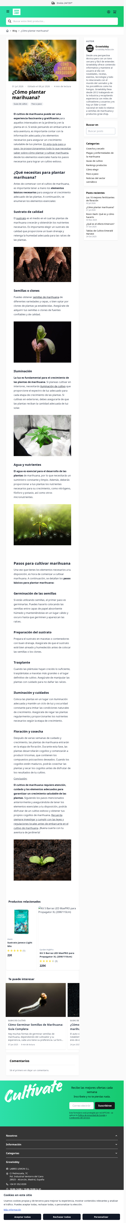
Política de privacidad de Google (91, 1115)
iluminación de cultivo (53, 386)
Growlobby (102, 46)
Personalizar (101, 1216)
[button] (62, 1135)
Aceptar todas (22, 1216)
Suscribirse (105, 1105)
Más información (12, 1209)
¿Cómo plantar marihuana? (100, 207)
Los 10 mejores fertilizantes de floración (100, 199)
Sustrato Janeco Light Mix (19, 944)
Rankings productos (96, 165)
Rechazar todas (62, 1216)
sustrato (21, 218)
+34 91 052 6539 (18, 1184)
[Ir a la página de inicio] (59, 12)
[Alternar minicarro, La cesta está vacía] (115, 12)
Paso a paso (37, 104)
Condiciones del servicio (79, 1117)
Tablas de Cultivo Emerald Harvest (99, 232)
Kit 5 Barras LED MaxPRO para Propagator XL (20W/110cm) (57, 954)
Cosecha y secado (95, 148)
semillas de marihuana (46, 297)
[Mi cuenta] (108, 12)
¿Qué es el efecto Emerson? (100, 223)
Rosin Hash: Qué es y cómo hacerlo (100, 216)
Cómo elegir (92, 169)
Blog (14, 30)
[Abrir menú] (8, 11)
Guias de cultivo (20, 104)
